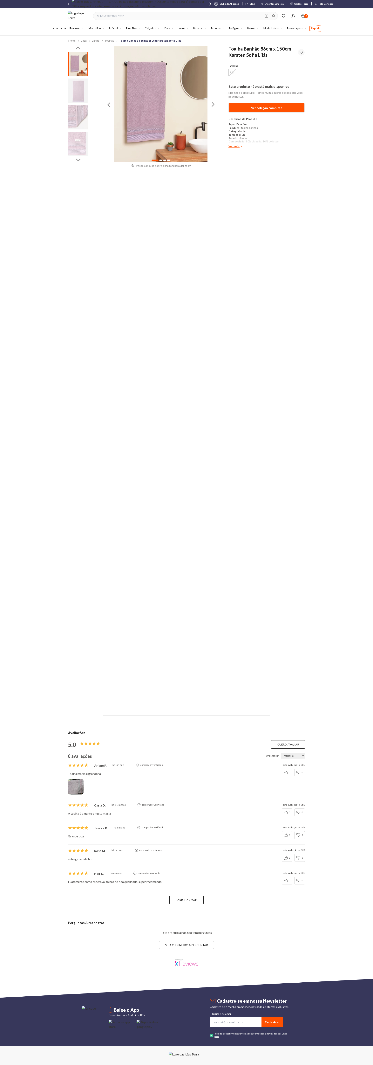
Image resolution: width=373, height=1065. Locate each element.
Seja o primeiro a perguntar (186, 945)
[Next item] (210, 4)
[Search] (273, 16)
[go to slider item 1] (78, 91)
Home (72, 40)
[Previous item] (68, 4)
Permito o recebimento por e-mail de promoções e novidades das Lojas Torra (250, 1035)
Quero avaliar (288, 744)
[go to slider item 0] (78, 64)
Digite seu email (221, 1013)
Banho (95, 40)
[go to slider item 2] (78, 117)
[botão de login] (293, 16)
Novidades (59, 28)
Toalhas (109, 40)
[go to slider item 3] (78, 144)
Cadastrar (272, 1022)
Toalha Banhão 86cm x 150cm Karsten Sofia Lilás (150, 40)
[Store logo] (78, 16)
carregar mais (186, 900)
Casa (84, 40)
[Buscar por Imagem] (266, 16)
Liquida (316, 28)
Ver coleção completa (266, 108)
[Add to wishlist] (301, 52)
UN (232, 72)
